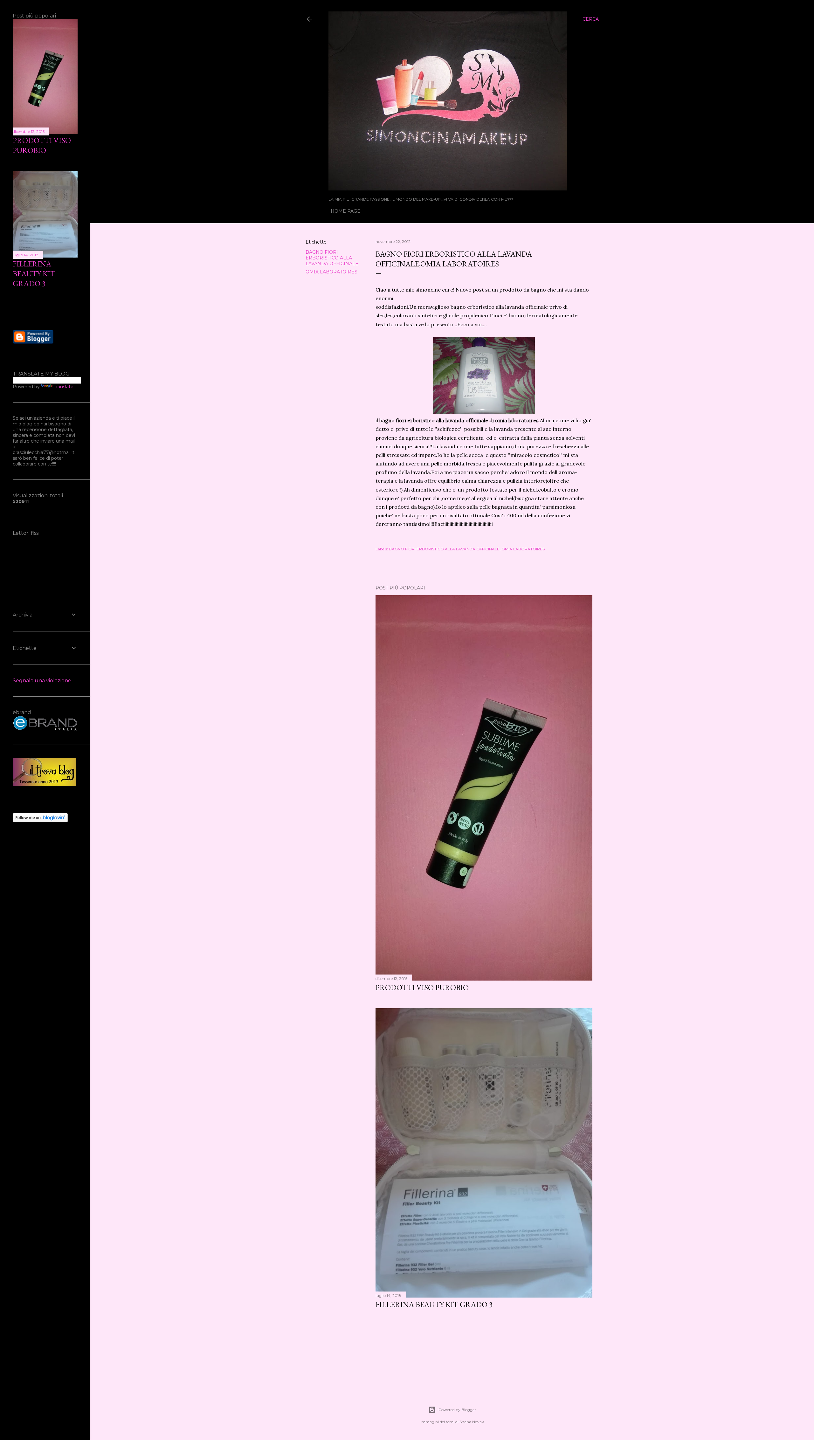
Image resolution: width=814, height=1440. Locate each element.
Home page (345, 211)
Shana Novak (471, 1421)
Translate (63, 386)
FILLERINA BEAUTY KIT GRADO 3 (434, 1304)
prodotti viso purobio (422, 987)
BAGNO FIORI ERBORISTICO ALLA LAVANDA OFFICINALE (332, 257)
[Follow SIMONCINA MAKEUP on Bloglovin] (40, 820)
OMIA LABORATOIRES (331, 272)
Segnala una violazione (42, 681)
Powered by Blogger (457, 1409)
